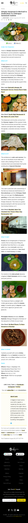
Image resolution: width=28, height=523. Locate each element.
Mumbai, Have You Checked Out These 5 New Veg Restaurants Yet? (11, 212)
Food (21, 459)
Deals (7, 480)
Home (3, 8)
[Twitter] (12, 510)
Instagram (11, 387)
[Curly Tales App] (8, 454)
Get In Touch (21, 462)
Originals (21, 473)
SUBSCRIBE (21, 500)
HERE (20, 434)
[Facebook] (9, 510)
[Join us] (9, 43)
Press (21, 480)
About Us (7, 462)
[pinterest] (8, 20)
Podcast (21, 483)
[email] (11, 20)
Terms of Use (7, 483)
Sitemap (21, 469)
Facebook (20, 384)
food (23, 430)
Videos (7, 473)
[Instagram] (15, 510)
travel (3, 432)
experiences (11, 432)
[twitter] (4, 20)
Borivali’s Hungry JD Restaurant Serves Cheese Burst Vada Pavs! (14, 90)
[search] (26, 3)
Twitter (17, 387)
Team (21, 476)
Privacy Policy (7, 476)
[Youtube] (18, 510)
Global (22, 3)
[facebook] (2, 20)
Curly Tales (6, 434)
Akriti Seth (6, 17)
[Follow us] (18, 43)
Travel (21, 465)
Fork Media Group (17, 516)
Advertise (7, 469)
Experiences (7, 465)
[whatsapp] (6, 20)
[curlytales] (14, 451)
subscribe (10, 390)
